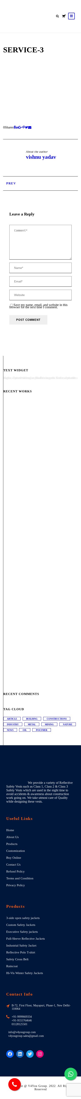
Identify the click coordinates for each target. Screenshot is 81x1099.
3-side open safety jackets (23, 918)
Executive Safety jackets (22, 931)
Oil (25, 730)
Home (10, 830)
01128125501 (19, 1024)
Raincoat (12, 966)
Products (11, 844)
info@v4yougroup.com (22, 1032)
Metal (32, 724)
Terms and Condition (19, 878)
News (10, 730)
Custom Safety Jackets (20, 925)
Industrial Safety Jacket (21, 945)
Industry (13, 724)
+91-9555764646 (22, 1020)
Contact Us (13, 864)
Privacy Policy (15, 885)
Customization (15, 850)
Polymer (41, 730)
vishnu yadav (41, 157)
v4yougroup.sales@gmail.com (26, 1035)
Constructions (57, 719)
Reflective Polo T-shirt (20, 952)
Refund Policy (15, 871)
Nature (67, 724)
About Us (12, 837)
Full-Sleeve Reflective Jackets (25, 938)
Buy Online (13, 857)
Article (12, 719)
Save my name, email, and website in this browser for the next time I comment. (38, 306)
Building (32, 719)
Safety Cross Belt (17, 959)
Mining (49, 724)
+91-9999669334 (22, 1016)
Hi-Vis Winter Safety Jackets (24, 973)
